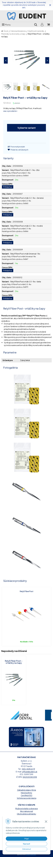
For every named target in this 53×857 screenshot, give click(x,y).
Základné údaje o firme (26, 790)
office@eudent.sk (29, 771)
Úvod (6, 31)
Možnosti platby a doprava (26, 808)
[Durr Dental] (21, 715)
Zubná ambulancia (18, 31)
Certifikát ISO (26, 795)
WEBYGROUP (31, 854)
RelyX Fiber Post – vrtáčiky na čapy (13, 661)
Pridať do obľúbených (19, 150)
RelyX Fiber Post (26, 591)
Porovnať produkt (17, 147)
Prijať (26, 839)
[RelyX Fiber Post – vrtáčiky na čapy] (26, 59)
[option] (21, 715)
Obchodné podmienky (26, 814)
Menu (7, 24)
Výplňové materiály (36, 31)
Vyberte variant (26, 127)
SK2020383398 (30, 777)
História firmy (26, 793)
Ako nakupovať (26, 811)
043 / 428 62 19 (28, 769)
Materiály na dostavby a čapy (13, 34)
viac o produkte (10, 111)
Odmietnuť (26, 849)
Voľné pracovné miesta (26, 798)
